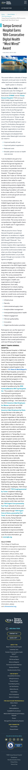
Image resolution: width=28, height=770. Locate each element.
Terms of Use (14, 764)
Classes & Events (14, 681)
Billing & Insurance (14, 678)
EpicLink (14, 705)
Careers (14, 718)
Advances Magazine (14, 662)
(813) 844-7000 (14, 628)
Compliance (14, 757)
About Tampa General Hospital (14, 646)
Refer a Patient (14, 703)
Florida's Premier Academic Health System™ (14, 653)
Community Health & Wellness (14, 664)
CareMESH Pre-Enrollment (14, 711)
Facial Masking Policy (14, 684)
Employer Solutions (14, 667)
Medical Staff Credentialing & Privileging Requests (14, 714)
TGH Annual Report (14, 659)
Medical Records (14, 689)
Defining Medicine (14, 708)
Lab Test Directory (14, 686)
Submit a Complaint (14, 697)
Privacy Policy (14, 762)
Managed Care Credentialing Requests (14, 721)
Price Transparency (14, 694)
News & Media (14, 726)
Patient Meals (14, 692)
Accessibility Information (14, 675)
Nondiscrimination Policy (14, 670)
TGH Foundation (14, 656)
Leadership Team (14, 649)
